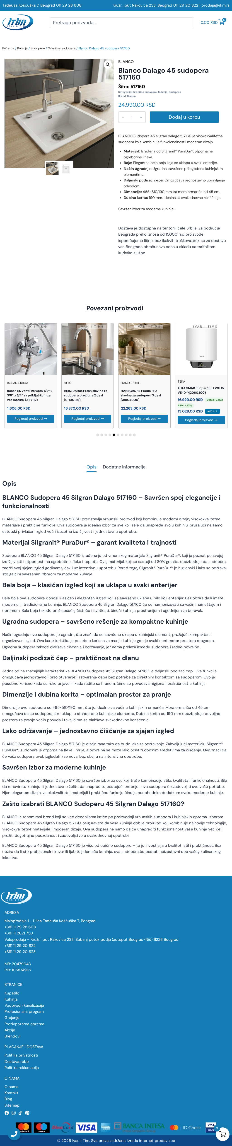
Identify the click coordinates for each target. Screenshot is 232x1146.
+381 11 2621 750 (19, 933)
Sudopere (38, 48)
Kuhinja (22, 48)
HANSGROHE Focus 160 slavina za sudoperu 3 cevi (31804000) (141, 395)
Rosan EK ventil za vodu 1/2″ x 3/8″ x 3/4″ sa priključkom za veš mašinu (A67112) (29, 395)
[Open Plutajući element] (14, 1134)
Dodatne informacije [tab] (124, 467)
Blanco (131, 96)
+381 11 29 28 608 (20, 926)
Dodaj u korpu (184, 117)
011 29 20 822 (185, 5)
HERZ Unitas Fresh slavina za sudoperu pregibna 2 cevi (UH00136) (85, 395)
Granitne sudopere (61, 48)
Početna (8, 48)
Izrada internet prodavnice (151, 1140)
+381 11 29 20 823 (20, 951)
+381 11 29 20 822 (20, 945)
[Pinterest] (27, 1113)
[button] (108, 64)
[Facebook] (7, 1113)
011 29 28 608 (68, 5)
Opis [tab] (92, 467)
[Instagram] (13, 1113)
